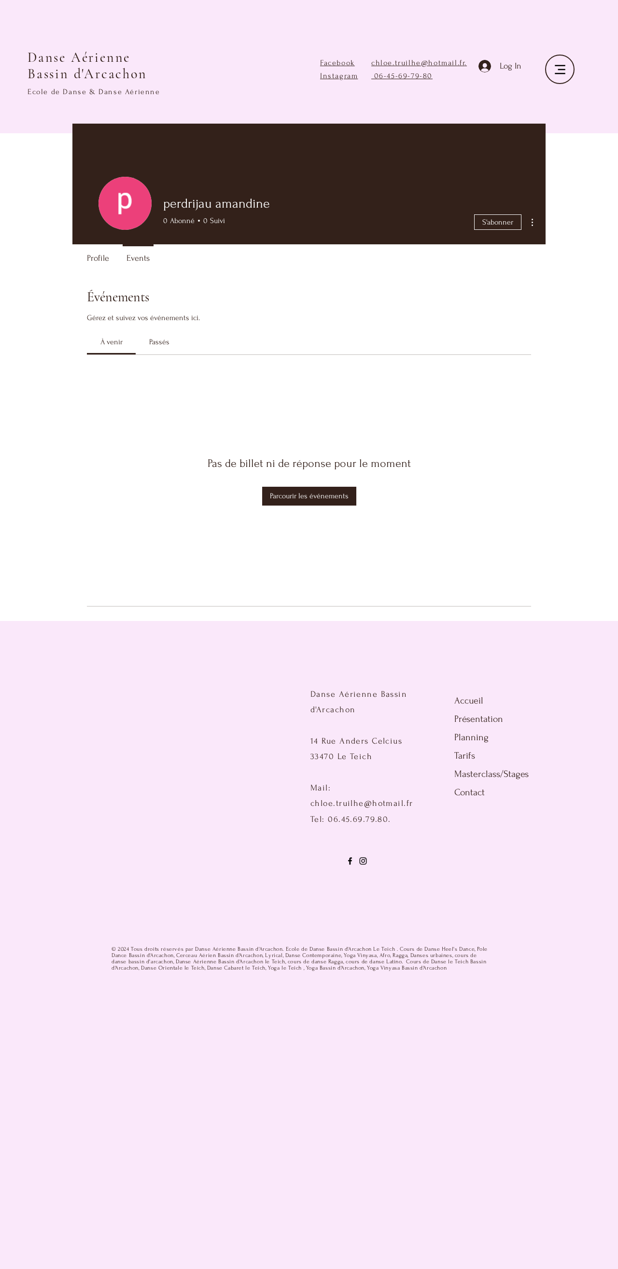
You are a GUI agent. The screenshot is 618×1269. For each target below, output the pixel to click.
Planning (471, 737)
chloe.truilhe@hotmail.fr (417, 62)
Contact (469, 792)
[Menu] (560, 69)
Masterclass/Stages (478, 774)
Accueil (468, 700)
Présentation (478, 719)
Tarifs (464, 755)
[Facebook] (350, 861)
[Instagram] (363, 861)
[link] (111, 342)
